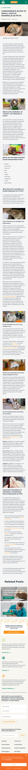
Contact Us (17, 741)
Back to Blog (6, 7)
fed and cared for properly (10, 348)
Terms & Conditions (19, 748)
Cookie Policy (8, 768)
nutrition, (7, 533)
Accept (14, 764)
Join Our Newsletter (9, 721)
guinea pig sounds (15, 437)
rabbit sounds (6, 438)
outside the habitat (9, 544)
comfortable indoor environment (13, 528)
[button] (26, 755)
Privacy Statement (18, 768)
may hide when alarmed (9, 296)
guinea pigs (15, 344)
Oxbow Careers (6, 748)
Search (23, 2)
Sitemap (4, 741)
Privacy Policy (6, 744)
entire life (7, 553)
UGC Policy (17, 751)
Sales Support (6, 751)
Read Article (8, 597)
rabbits (14, 343)
